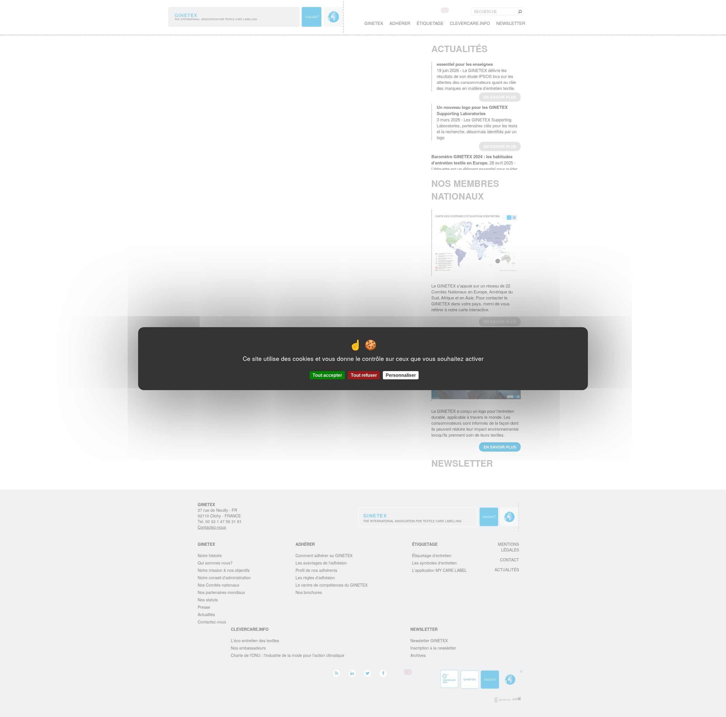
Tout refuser (364, 375)
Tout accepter (327, 375)
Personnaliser (401, 375)
